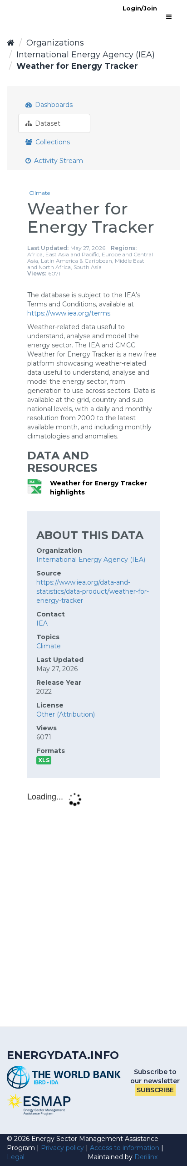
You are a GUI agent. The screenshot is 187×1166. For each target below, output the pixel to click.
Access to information (124, 1148)
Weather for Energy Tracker (77, 66)
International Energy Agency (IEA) (85, 55)
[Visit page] (39, 1104)
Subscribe (155, 1090)
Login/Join (140, 8)
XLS (43, 760)
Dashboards (53, 105)
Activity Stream (57, 161)
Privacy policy (62, 1148)
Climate (39, 192)
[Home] (11, 43)
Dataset (46, 123)
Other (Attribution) (65, 714)
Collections (52, 142)
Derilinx (145, 1157)
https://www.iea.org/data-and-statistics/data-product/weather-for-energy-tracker (92, 591)
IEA (42, 623)
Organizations (55, 43)
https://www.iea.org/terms (68, 313)
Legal (16, 1157)
